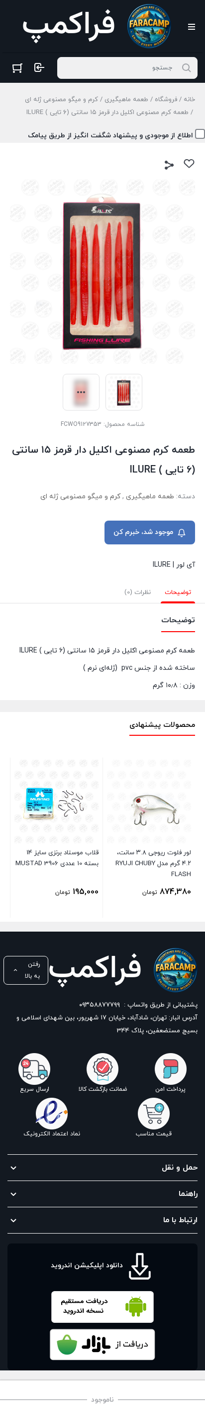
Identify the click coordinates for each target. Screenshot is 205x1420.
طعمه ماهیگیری (126, 99)
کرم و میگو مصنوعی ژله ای (61, 99)
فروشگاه (166, 99)
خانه (189, 99)
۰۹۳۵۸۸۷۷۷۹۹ (99, 1005)
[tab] (178, 592)
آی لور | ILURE (174, 565)
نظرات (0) (137, 592)
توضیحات (178, 592)
